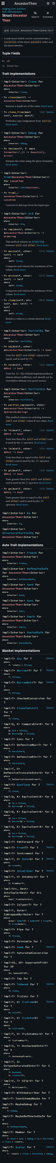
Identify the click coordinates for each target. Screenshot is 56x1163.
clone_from (15, 112)
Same (20, 947)
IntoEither (25, 871)
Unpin (31, 616)
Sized (19, 261)
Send (30, 584)
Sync (30, 600)
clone (12, 97)
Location (16, 181)
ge (9, 488)
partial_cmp (16, 404)
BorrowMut (24, 682)
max (10, 251)
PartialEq (35, 330)
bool (49, 349)
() (42, 152)
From (7, 177)
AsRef (20, 921)
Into (22, 187)
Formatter (10, 152)
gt (9, 470)
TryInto (27, 1018)
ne (9, 364)
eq (9, 346)
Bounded (16, 1072)
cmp (10, 229)
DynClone (23, 784)
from (11, 192)
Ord (30, 213)
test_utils (7, 11)
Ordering (10, 236)
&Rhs (7, 368)
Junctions (31, 187)
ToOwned (22, 984)
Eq (28, 513)
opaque (18, 11)
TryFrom (27, 1002)
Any (19, 658)
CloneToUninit (27, 708)
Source (50, 112)
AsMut (33, 921)
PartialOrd (36, 389)
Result (35, 152)
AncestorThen (25, 3)
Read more (47, 106)
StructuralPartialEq (17, 533)
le (9, 448)
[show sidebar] (3, 3)
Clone (32, 81)
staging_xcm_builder (13, 8)
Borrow (22, 670)
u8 (8, 60)
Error (7, 155)
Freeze (32, 552)
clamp (12, 300)
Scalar (20, 1147)
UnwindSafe (35, 632)
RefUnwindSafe (37, 568)
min (10, 275)
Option (8, 411)
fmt (10, 148)
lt (9, 430)
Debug (32, 133)
